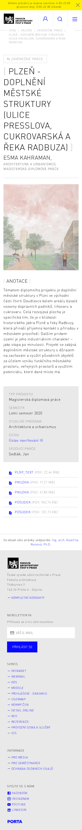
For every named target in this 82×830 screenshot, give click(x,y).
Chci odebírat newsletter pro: (36, 645)
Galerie (26, 30)
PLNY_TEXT (37, 472)
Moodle (17, 688)
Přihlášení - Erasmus (29, 693)
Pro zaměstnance (26, 763)
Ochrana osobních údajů (32, 769)
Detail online (22, 710)
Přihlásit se (22, 647)
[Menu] (74, 18)
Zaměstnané (52, 651)
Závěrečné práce (49, 30)
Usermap (18, 699)
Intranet (18, 671)
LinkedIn (18, 810)
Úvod (12, 30)
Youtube (18, 804)
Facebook (19, 793)
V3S (14, 733)
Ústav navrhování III (26, 440)
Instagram (20, 798)
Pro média (19, 757)
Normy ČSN (20, 704)
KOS (14, 682)
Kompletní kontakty (28, 598)
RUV (14, 716)
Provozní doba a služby (31, 727)
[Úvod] (23, 563)
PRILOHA (35, 482)
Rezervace (20, 721)
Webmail (18, 676)
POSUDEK (36, 502)
